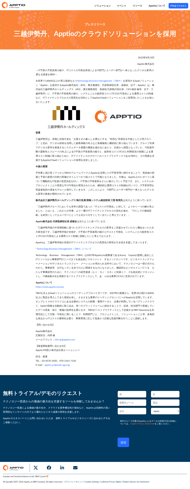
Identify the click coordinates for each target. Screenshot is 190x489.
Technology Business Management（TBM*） (100, 80)
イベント (122, 5)
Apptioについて (157, 5)
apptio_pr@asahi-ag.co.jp (57, 364)
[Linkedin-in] (62, 468)
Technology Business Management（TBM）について (64, 248)
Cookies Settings (92, 482)
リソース (138, 5)
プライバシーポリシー (74, 482)
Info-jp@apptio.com (65, 339)
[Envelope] (75, 468)
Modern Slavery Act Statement (136, 482)
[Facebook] (49, 468)
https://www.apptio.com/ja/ (50, 286)
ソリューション (102, 5)
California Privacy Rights (110, 482)
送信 (123, 442)
